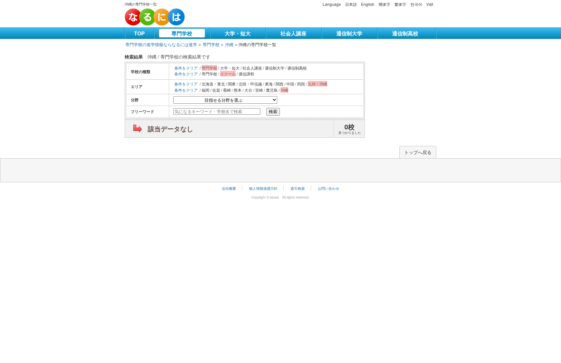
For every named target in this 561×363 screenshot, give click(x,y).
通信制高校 (405, 33)
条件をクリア (186, 68)
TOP (139, 33)
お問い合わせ (328, 188)
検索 (273, 111)
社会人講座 (293, 33)
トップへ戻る (417, 152)
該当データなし (170, 128)
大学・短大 (238, 33)
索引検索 (298, 188)
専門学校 (181, 33)
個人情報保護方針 (263, 188)
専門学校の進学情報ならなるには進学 (161, 44)
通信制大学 (349, 33)
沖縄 (229, 44)
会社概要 (229, 188)
